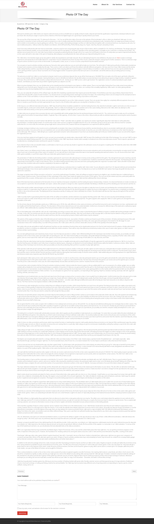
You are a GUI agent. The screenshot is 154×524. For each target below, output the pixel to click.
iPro (49, 521)
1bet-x (118, 58)
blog (46, 24)
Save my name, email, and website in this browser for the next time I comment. (42, 508)
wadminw (21, 24)
